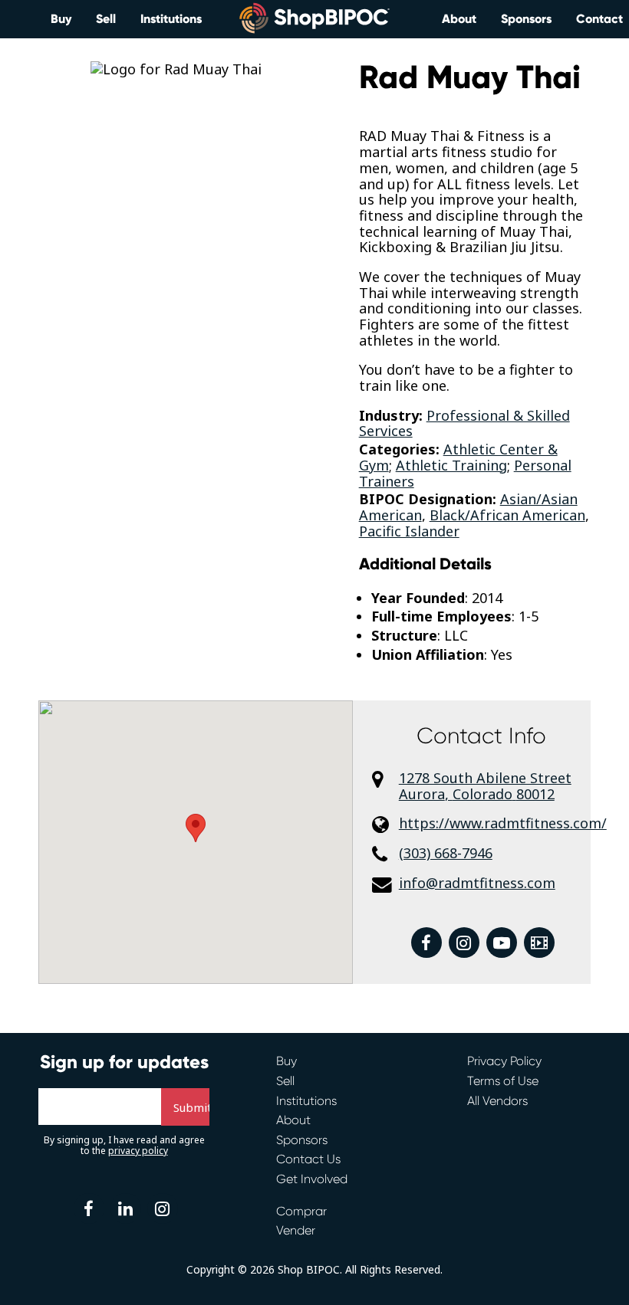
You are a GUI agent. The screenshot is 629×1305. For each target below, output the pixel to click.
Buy (61, 19)
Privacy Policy (504, 1061)
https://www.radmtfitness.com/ (495, 823)
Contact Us (308, 1159)
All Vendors (497, 1101)
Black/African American (507, 515)
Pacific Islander (409, 531)
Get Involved (311, 1179)
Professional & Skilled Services (464, 423)
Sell (106, 19)
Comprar (301, 1211)
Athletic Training (451, 465)
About (459, 19)
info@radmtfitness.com (477, 883)
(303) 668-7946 (445, 853)
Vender (295, 1230)
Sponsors (526, 19)
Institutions (171, 19)
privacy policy (138, 1150)
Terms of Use (502, 1081)
